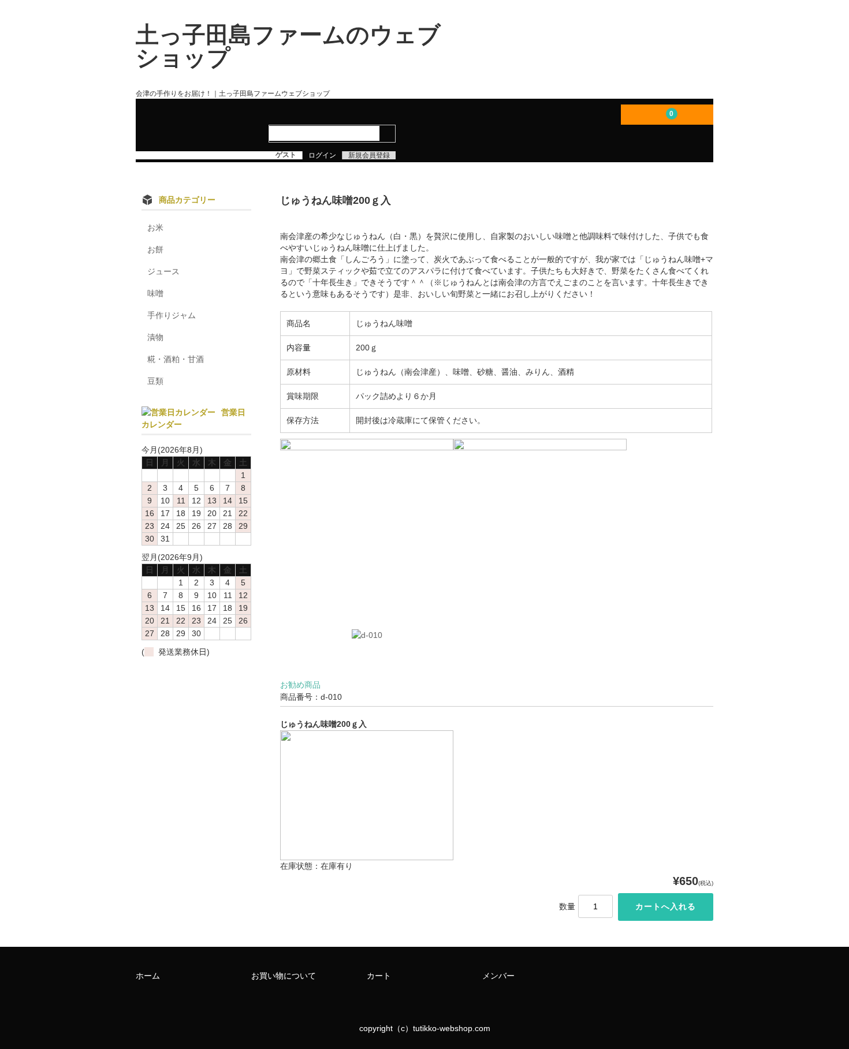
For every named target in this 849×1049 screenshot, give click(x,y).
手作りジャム (171, 315)
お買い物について (283, 975)
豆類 (155, 381)
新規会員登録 (369, 155)
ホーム (148, 975)
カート (379, 975)
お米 (155, 227)
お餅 (155, 249)
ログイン (322, 155)
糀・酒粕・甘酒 (175, 359)
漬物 (155, 337)
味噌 (155, 293)
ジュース (163, 271)
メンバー (498, 975)
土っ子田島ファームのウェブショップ (288, 46)
